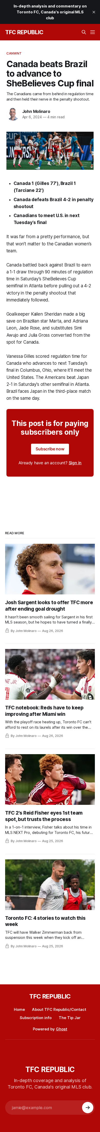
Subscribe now (50, 448)
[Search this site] (84, 32)
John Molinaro (36, 111)
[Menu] (92, 32)
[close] (94, 12)
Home (19, 1009)
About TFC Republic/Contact (59, 1009)
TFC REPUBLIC (24, 32)
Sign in (75, 462)
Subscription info (36, 1017)
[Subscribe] (87, 1107)
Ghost (61, 1029)
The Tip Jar (70, 1017)
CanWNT (14, 53)
